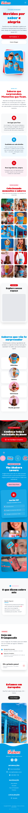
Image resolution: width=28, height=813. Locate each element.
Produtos (14, 790)
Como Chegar (14, 42)
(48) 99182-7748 (15, 775)
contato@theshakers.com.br (15, 772)
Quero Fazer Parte (14, 484)
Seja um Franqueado (14, 787)
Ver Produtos (13, 37)
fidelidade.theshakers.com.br (14, 502)
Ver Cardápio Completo (15, 440)
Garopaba (14, 785)
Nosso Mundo (14, 783)
